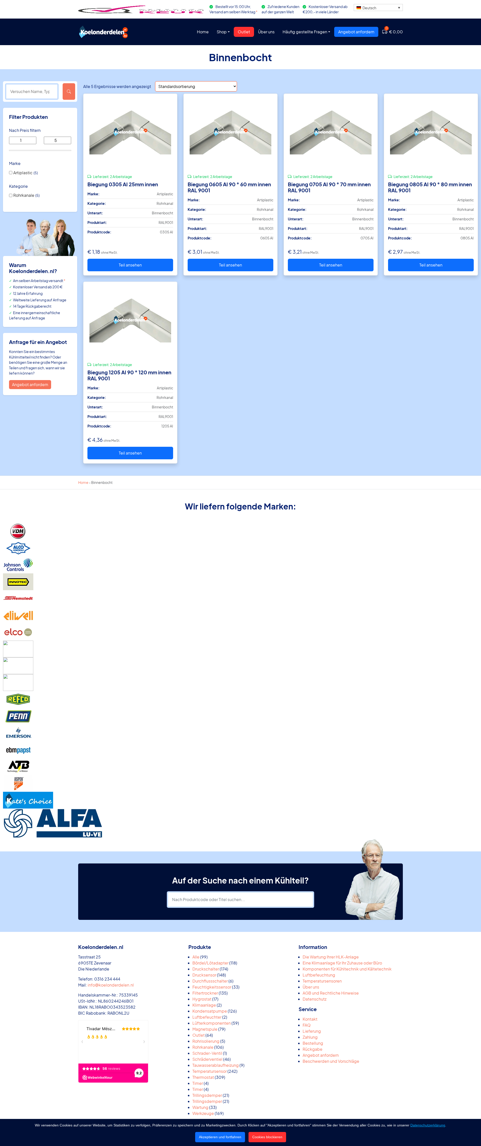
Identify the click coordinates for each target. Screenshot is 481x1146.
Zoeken (69, 91)
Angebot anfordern (356, 31)
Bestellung (313, 1043)
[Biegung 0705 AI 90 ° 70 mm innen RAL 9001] (331, 132)
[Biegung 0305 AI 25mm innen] (130, 132)
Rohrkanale (23, 195)
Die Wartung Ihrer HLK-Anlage (331, 956)
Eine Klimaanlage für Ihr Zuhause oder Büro (342, 962)
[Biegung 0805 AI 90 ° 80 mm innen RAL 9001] (431, 132)
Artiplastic (23, 172)
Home (203, 31)
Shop (222, 31)
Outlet (244, 31)
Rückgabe (312, 1049)
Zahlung (310, 1037)
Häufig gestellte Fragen (305, 31)
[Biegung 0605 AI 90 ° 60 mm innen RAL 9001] (230, 132)
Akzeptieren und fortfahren (220, 1137)
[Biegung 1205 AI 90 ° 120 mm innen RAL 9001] (130, 320)
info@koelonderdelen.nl (111, 985)
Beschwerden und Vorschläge (331, 1061)
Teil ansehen (130, 265)
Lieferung (312, 1031)
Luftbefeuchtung (319, 975)
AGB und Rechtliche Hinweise (331, 993)
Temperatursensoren (322, 981)
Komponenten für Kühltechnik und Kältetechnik (347, 969)
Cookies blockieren (267, 1137)
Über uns (266, 31)
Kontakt (310, 1019)
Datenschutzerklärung (427, 1125)
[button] (378, 7)
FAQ (307, 1025)
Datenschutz (314, 999)
